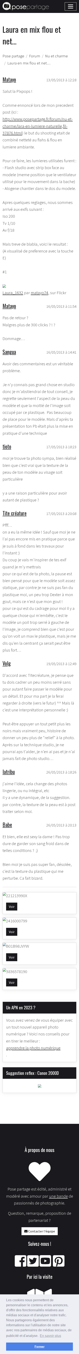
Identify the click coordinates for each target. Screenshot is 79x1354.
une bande (58, 1196)
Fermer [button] (39, 1346)
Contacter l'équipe (41, 1231)
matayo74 (39, 292)
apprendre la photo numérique (33, 1048)
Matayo (9, 79)
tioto (7, 446)
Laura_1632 (13, 292)
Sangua (9, 351)
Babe (7, 824)
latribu (9, 771)
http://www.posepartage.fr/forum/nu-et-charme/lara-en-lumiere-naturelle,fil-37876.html (38, 126)
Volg (7, 663)
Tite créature (15, 513)
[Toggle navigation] (70, 6)
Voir (12, 906)
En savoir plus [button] (50, 1336)
